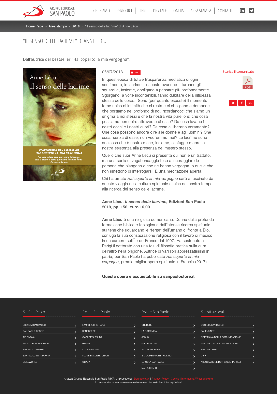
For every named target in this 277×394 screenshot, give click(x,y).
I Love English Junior (95, 355)
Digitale (160, 11)
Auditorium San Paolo (36, 343)
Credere (147, 324)
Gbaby (86, 361)
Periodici (124, 11)
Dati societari (141, 378)
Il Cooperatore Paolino (157, 355)
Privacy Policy (160, 378)
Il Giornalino (90, 349)
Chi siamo (101, 11)
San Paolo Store (33, 330)
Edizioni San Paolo (34, 324)
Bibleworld (30, 361)
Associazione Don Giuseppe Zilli (221, 361)
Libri (142, 11)
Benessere (89, 330)
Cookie (175, 378)
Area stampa (201, 11)
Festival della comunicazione (219, 343)
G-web (86, 343)
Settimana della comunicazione (221, 337)
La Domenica (149, 330)
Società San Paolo (212, 324)
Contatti (225, 11)
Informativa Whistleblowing (197, 378)
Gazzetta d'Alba (92, 337)
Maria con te (150, 367)
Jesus (145, 337)
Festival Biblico (210, 349)
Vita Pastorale (151, 349)
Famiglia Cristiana (93, 324)
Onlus (178, 11)
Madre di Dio (149, 343)
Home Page (34, 26)
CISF (203, 355)
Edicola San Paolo (153, 361)
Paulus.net (208, 330)
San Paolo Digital (34, 349)
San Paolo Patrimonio (36, 355)
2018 (76, 26)
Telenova (28, 337)
